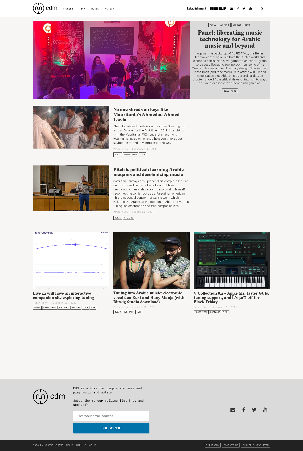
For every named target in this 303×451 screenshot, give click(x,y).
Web (93, 307)
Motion (109, 8)
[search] (262, 9)
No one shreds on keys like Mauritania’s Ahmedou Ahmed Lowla (146, 114)
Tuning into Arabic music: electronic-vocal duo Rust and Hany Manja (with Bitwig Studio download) (148, 297)
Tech (82, 8)
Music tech (130, 154)
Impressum (212, 445)
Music (95, 8)
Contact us (231, 445)
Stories (67, 8)
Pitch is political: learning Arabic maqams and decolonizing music (148, 171)
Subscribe (111, 428)
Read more (229, 90)
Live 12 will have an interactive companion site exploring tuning (63, 295)
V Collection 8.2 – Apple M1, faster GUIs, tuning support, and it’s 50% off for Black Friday (231, 297)
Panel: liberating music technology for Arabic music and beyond (230, 39)
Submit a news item (256, 445)
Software (224, 24)
